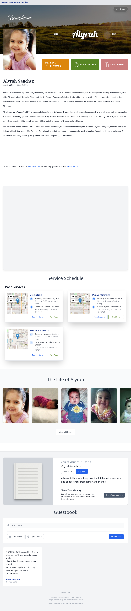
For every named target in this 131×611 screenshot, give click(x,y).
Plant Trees (54, 317)
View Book (67, 471)
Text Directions (37, 317)
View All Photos (65, 432)
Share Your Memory (114, 495)
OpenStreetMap (68, 604)
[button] (17, 300)
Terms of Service (72, 600)
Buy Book (82, 471)
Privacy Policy (58, 600)
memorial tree (34, 166)
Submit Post (116, 536)
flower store (72, 166)
